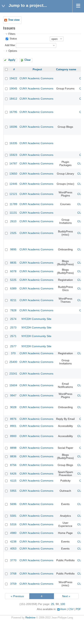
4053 (13, 548)
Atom (63, 609)
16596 (13, 126)
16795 (13, 111)
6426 (13, 473)
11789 (13, 204)
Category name (66, 69)
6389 (13, 288)
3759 (13, 583)
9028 (13, 407)
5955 (13, 490)
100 (62, 604)
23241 (13, 373)
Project (37, 69)
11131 (13, 212)
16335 (13, 143)
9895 (13, 249)
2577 (13, 346)
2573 (13, 327)
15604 (13, 385)
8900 (13, 436)
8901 (13, 425)
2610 (13, 221)
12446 (13, 183)
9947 (13, 395)
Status (13, 38)
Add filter (10, 45)
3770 (13, 560)
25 (52, 604)
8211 (13, 300)
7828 (13, 310)
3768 (13, 573)
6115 (13, 480)
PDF (78, 609)
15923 (13, 154)
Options (12, 51)
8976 (13, 418)
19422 (13, 78)
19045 (13, 88)
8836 (13, 456)
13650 (13, 173)
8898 (13, 447)
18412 (13, 98)
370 (13, 353)
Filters (11, 34)
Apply (11, 60)
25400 (13, 361)
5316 (13, 524)
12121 (13, 193)
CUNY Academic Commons (36, 78)
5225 (13, 279)
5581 (13, 515)
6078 (13, 271)
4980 (13, 532)
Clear (27, 60)
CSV (71, 609)
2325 (13, 233)
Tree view (14, 20)
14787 (13, 163)
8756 (13, 465)
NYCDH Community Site (36, 318)
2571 (13, 336)
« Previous (17, 596)
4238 (13, 541)
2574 (13, 318)
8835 (13, 262)
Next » (66, 596)
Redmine (30, 617)
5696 (13, 504)
